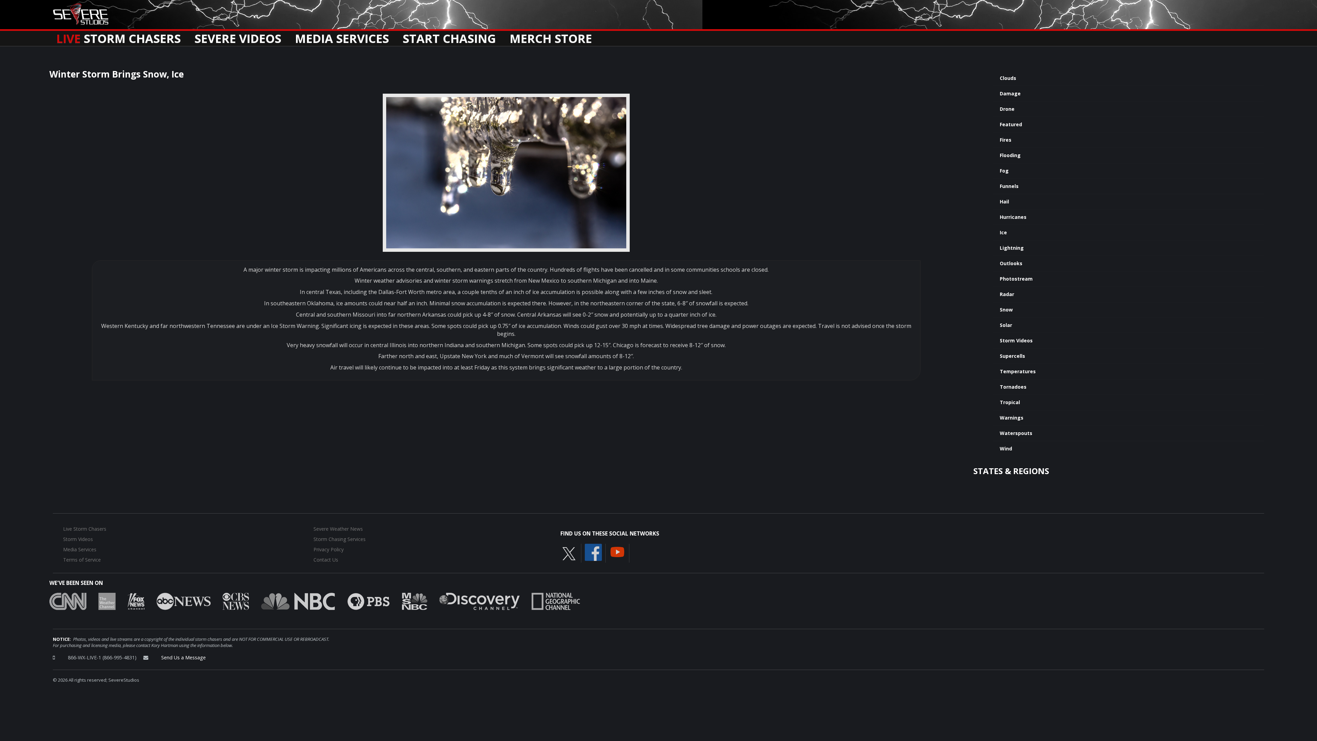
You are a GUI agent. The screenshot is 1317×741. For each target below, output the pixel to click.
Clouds (1008, 78)
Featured (1011, 124)
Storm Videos (1016, 340)
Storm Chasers (118, 36)
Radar (1007, 294)
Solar (1006, 325)
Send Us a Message (183, 657)
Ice (1003, 232)
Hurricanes (1013, 217)
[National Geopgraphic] (556, 601)
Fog (1004, 170)
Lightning (1012, 248)
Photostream (1016, 278)
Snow (1006, 309)
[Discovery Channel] (479, 601)
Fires (1005, 140)
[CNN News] (67, 601)
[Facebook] (593, 552)
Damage (1010, 93)
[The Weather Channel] (107, 601)
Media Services (342, 36)
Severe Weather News (338, 529)
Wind (1006, 448)
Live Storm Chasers (84, 529)
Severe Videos (237, 36)
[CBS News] (236, 601)
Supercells (1012, 356)
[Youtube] (617, 551)
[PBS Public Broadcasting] (368, 601)
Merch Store (551, 36)
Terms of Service (82, 559)
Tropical (1010, 402)
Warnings (1011, 417)
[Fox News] (136, 601)
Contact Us (325, 559)
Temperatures (1018, 371)
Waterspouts (1016, 433)
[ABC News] (184, 601)
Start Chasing (449, 36)
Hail (1004, 201)
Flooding (1010, 155)
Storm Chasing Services (339, 539)
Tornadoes (1013, 387)
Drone (1007, 109)
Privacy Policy (328, 549)
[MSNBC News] (414, 601)
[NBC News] (298, 601)
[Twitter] (569, 553)
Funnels (1009, 186)
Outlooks (1011, 263)
